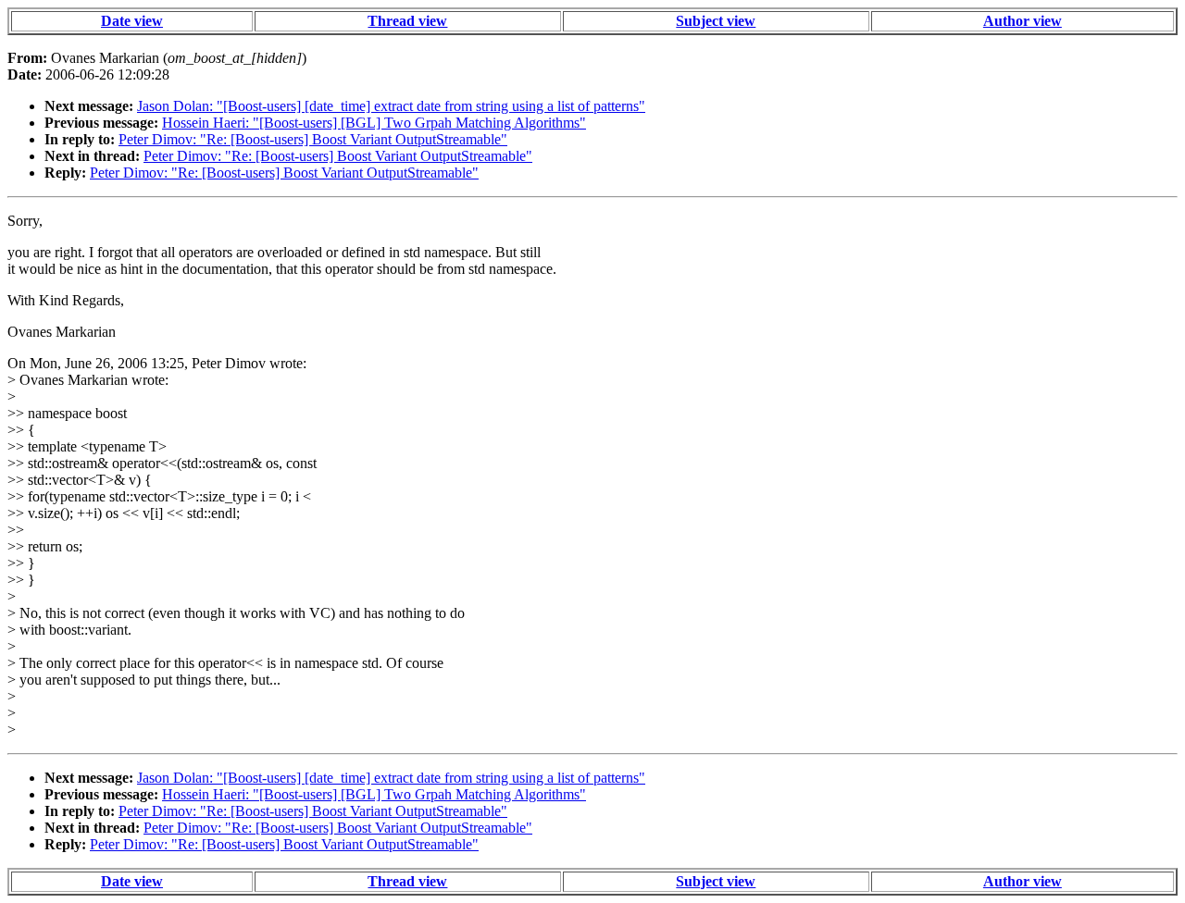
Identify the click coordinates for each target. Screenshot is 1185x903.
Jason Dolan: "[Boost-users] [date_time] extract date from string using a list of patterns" (391, 106)
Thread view (407, 21)
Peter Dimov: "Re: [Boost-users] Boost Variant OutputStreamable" (312, 139)
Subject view (715, 21)
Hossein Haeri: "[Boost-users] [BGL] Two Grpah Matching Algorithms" (374, 122)
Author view (1022, 21)
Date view (132, 21)
